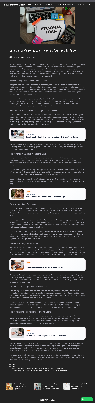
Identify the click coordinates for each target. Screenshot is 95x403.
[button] (89, 4)
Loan (13, 364)
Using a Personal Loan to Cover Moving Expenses (22, 386)
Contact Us (81, 5)
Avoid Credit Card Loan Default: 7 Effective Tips (45, 197)
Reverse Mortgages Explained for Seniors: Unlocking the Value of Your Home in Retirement (40, 370)
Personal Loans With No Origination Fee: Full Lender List (79, 386)
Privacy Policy (49, 5)
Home (29, 5)
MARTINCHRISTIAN (19, 57)
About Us (38, 5)
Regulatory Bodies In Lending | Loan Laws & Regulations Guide (52, 137)
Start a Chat (88, 399)
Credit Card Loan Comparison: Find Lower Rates (46, 336)
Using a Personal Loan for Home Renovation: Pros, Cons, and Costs (50, 386)
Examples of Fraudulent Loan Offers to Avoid (44, 267)
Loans (13, 366)
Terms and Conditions (65, 5)
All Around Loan (14, 4)
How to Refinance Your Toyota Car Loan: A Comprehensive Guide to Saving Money (37, 368)
